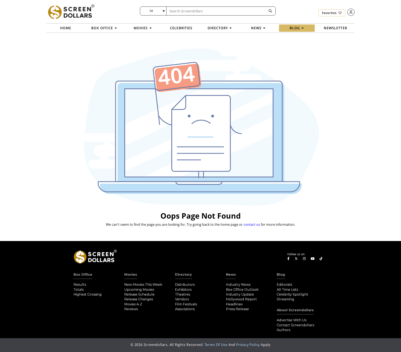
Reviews (131, 309)
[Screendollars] (71, 11)
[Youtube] (313, 258)
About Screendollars (295, 310)
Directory (183, 275)
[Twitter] (296, 258)
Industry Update (240, 294)
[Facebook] (288, 258)
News (231, 275)
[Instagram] (304, 258)
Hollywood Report (241, 299)
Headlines (234, 304)
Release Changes (138, 299)
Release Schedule (139, 294)
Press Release (237, 309)
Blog (281, 275)
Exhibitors (183, 290)
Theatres (182, 294)
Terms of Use (215, 344)
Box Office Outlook (242, 290)
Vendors (182, 299)
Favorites (330, 13)
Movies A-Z (133, 304)
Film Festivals (186, 304)
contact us (252, 224)
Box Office (83, 275)
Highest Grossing (88, 294)
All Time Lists (287, 290)
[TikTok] (321, 258)
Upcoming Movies (139, 290)
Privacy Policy (248, 344)
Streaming (285, 299)
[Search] (270, 11)
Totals (79, 290)
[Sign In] (351, 12)
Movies (130, 275)
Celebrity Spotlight (292, 294)
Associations (185, 309)
